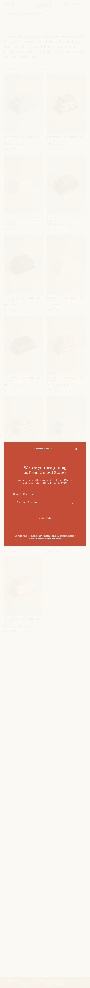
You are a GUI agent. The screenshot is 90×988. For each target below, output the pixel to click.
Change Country (23, 494)
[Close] (76, 449)
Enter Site (45, 518)
